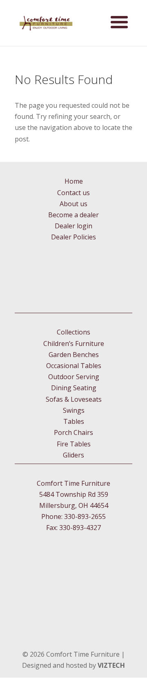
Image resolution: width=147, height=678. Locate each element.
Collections (73, 332)
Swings (74, 410)
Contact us (73, 192)
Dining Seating (73, 387)
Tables (73, 421)
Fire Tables (74, 443)
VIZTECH (111, 665)
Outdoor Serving (73, 376)
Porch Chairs (73, 432)
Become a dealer (73, 214)
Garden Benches (74, 354)
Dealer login (73, 225)
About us (73, 203)
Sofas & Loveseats (74, 399)
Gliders (73, 455)
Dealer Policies (73, 236)
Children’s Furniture (73, 343)
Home (74, 181)
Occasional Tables (73, 365)
